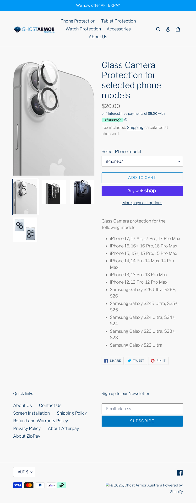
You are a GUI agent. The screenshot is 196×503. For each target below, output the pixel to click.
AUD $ (23, 472)
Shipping (135, 127)
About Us (22, 405)
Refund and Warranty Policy (40, 420)
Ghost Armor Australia (143, 485)
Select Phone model (121, 151)
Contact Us (50, 405)
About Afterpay (63, 428)
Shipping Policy (72, 413)
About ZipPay (26, 436)
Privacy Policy (27, 428)
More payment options (142, 202)
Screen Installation (31, 413)
